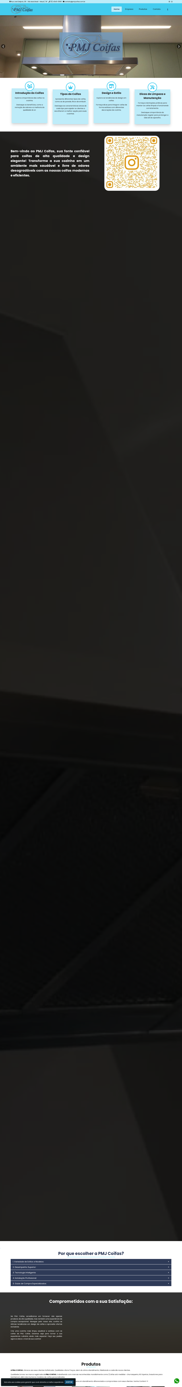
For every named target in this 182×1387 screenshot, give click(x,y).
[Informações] (167, 9)
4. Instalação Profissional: (91, 1278)
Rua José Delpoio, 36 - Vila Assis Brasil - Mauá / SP (29, 2)
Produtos (143, 9)
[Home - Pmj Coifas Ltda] (22, 9)
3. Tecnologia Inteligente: (91, 1272)
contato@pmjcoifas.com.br (75, 2)
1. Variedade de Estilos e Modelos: (91, 1261)
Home (116, 9)
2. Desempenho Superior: (91, 1267)
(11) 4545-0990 (56, 2)
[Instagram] (169, 2)
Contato (157, 9)
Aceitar (69, 1382)
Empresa (129, 9)
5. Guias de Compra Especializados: (91, 1283)
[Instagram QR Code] (132, 163)
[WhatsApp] (172, 2)
